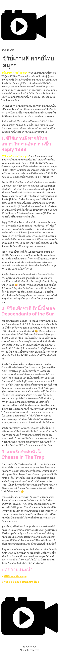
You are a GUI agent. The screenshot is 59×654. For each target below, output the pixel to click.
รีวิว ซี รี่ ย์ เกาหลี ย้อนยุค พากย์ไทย (21, 581)
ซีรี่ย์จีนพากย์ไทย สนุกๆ (15, 576)
